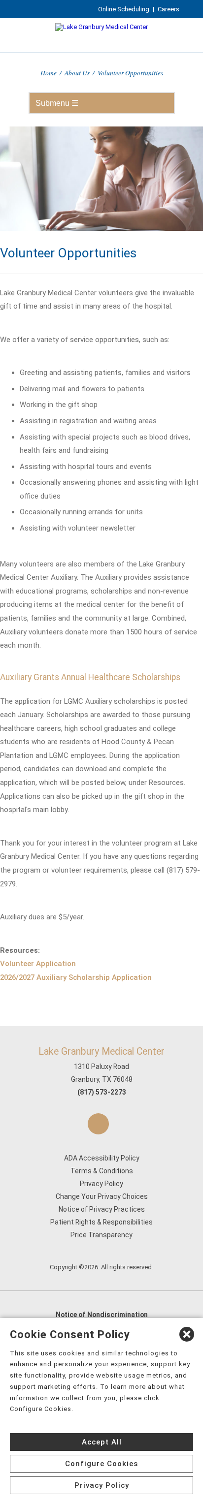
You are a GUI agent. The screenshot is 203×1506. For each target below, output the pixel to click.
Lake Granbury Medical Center (101, 1051)
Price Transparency (101, 1235)
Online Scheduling (123, 9)
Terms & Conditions (101, 1171)
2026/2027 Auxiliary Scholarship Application (76, 977)
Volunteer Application (38, 963)
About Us (77, 72)
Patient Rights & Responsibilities (101, 1222)
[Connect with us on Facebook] (98, 1123)
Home (48, 72)
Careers (168, 9)
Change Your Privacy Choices (102, 1196)
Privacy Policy (101, 1184)
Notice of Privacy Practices (102, 1209)
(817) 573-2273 (101, 1092)
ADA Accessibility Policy (101, 1158)
